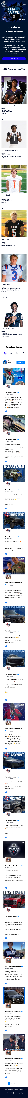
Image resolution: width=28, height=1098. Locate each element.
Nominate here (14, 58)
